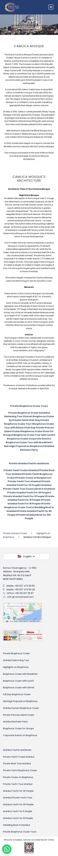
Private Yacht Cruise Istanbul (21, 470)
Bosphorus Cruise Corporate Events (28, 438)
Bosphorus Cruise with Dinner (18, 687)
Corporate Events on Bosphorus (20, 735)
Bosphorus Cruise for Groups (18, 728)
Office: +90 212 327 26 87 (20, 593)
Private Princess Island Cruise (18, 714)
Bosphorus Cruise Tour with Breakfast (28, 442)
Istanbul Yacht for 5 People (17, 811)
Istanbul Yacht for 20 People (18, 790)
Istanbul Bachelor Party (15, 721)
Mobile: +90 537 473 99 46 (20, 589)
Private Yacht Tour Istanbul (24, 481)
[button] (6, 849)
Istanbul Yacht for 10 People (18, 818)
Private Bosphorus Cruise (23, 412)
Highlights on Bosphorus (16, 667)
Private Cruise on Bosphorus (33, 477)
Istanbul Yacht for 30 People (18, 804)
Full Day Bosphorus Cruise (16, 694)
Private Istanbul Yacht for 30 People (28, 492)
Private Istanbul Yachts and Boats (29, 463)
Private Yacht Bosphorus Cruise (20, 770)
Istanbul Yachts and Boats (17, 750)
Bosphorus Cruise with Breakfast (20, 674)
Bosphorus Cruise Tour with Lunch (33, 434)
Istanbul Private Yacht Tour (17, 797)
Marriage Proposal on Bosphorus (23, 446)
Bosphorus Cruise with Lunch (18, 680)
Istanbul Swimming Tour (16, 660)
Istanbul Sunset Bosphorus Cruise (21, 708)
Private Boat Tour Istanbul (17, 763)
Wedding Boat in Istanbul (16, 825)
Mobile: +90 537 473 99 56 (20, 585)
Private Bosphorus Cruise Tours (29, 406)
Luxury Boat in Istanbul (40, 488)
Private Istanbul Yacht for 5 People (23, 496)
